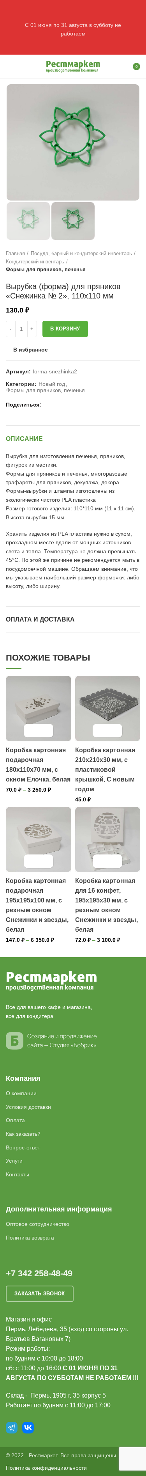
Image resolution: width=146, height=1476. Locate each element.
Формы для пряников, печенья (46, 269)
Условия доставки (28, 1107)
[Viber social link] (85, 405)
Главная (15, 253)
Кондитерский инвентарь (35, 262)
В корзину (65, 329)
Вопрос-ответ (23, 1147)
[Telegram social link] (76, 405)
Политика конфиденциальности (46, 1468)
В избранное (30, 349)
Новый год (52, 384)
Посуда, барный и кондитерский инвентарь (81, 253)
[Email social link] (49, 405)
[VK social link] (67, 405)
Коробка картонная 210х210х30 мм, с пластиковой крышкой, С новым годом (105, 769)
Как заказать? (23, 1134)
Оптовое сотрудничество (37, 1224)
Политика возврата (30, 1237)
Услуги (14, 1161)
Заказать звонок (39, 1294)
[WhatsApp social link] (58, 405)
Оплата (15, 1120)
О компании (21, 1093)
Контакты (17, 1174)
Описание (24, 438)
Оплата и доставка (40, 619)
